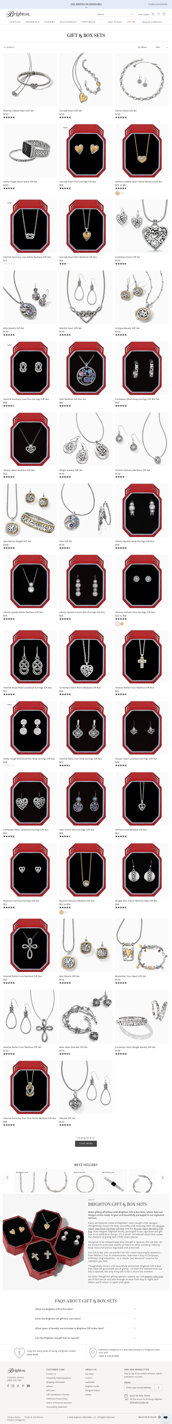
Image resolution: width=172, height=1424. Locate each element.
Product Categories (16, 1420)
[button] (16, 22)
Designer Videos (92, 1390)
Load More (86, 1143)
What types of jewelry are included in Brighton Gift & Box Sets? (69, 1328)
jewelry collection (154, 1276)
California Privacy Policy (56, 1399)
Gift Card (50, 1390)
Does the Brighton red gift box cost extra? (58, 1318)
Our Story (89, 1374)
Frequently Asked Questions (58, 1378)
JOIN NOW (32, 1354)
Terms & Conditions (33, 1417)
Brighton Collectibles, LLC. (85, 1417)
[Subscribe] (158, 1387)
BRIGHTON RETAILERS (147, 1417)
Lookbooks (89, 1382)
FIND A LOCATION (109, 1356)
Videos (88, 1394)
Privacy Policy (13, 1417)
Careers (88, 1378)
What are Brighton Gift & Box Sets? (54, 1309)
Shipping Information (55, 1382)
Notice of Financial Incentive (59, 1403)
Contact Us (51, 1374)
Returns (49, 1386)
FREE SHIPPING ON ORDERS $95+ (86, 4)
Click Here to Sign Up (139, 1402)
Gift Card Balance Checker (57, 1394)
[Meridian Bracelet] (142, 1181)
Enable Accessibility (158, 4)
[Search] (132, 14)
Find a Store (143, 14)
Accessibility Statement (56, 1407)
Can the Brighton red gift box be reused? (57, 1338)
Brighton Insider (92, 1386)
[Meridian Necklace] (56, 1181)
